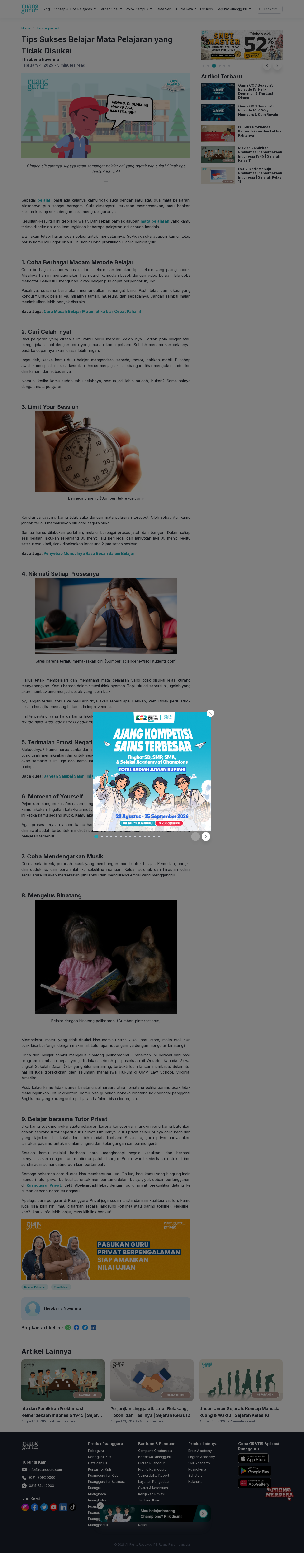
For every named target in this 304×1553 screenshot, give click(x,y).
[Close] (210, 713)
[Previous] (195, 836)
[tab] (96, 836)
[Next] (206, 836)
